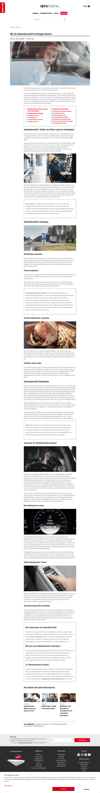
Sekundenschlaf (39, 726)
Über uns (38, 754)
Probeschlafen (61, 754)
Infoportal (12, 27)
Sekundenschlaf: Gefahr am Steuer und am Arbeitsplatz (37, 110)
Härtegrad (61, 756)
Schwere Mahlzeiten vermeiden (34, 119)
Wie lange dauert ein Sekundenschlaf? (61, 119)
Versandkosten (39, 758)
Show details (7, 785)
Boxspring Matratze (84, 762)
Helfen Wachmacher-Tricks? (58, 115)
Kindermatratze (84, 764)
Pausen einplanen (31, 117)
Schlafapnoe (27, 375)
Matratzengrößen (61, 766)
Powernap (54, 412)
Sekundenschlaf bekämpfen (60, 109)
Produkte (64, 13)
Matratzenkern (61, 762)
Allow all (63, 789)
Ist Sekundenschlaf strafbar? (59, 123)
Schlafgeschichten (46, 13)
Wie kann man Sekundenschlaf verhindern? (62, 121)
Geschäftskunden (38, 760)
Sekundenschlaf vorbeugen (34, 113)
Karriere (39, 762)
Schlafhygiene (40, 373)
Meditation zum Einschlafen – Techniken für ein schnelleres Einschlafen (66, 711)
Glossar (56, 13)
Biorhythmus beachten (32, 115)
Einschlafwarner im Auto (58, 113)
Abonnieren (82, 740)
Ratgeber (35, 13)
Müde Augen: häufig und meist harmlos (49, 707)
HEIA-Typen (61, 758)
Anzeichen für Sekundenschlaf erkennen (61, 111)
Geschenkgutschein (61, 760)
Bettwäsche (84, 768)
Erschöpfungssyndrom (59, 724)
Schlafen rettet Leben (32, 121)
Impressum (39, 764)
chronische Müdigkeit (42, 724)
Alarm (25, 547)
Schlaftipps (28, 726)
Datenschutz (38, 766)
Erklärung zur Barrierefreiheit (38, 768)
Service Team (38, 756)
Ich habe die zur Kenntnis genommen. (29, 742)
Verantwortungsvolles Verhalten (59, 117)
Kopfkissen (84, 766)
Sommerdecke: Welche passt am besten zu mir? (30, 708)
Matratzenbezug (61, 764)
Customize (86, 789)
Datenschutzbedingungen (25, 742)
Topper (84, 770)
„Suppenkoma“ (60, 355)
